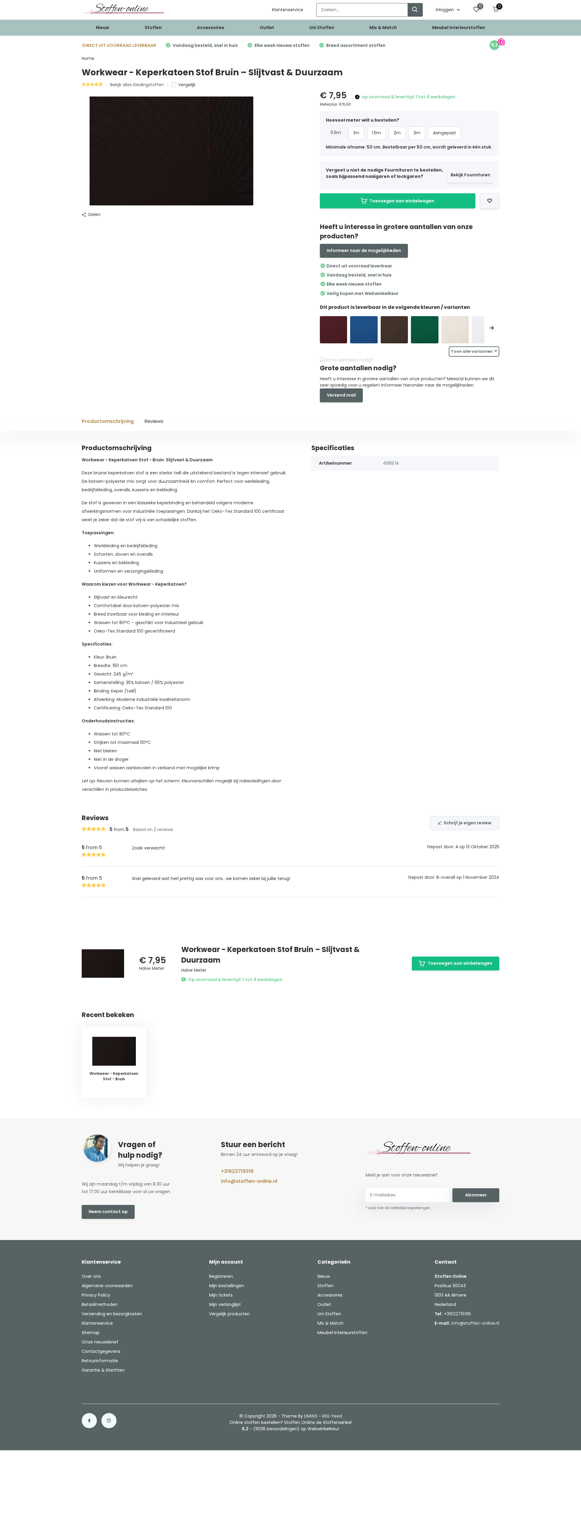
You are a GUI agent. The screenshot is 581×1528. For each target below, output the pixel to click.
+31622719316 (237, 1171)
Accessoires (210, 28)
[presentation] (327, 328)
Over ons (91, 1276)
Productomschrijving (108, 421)
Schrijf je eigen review (467, 823)
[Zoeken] (415, 10)
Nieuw (102, 28)
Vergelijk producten (229, 1314)
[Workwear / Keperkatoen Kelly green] (424, 330)
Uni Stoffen (321, 28)
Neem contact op (108, 1212)
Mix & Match (383, 28)
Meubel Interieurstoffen (458, 28)
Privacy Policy (96, 1295)
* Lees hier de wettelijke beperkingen (398, 1207)
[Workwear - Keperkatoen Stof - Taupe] (394, 330)
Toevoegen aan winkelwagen (401, 201)
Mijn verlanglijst (225, 1304)
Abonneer (476, 1195)
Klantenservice (287, 10)
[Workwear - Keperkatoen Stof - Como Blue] (364, 330)
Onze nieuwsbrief (100, 1342)
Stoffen (153, 28)
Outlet (267, 28)
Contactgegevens (101, 1351)
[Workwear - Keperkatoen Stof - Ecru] (455, 330)
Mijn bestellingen (226, 1286)
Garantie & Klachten (103, 1370)
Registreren (221, 1276)
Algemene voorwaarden (107, 1286)
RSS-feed (332, 1416)
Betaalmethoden (100, 1304)
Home (88, 58)
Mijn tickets (221, 1295)
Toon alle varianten (472, 351)
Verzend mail (341, 395)
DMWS (310, 1416)
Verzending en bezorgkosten (112, 1314)
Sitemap (91, 1333)
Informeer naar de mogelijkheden (364, 250)
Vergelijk (186, 85)
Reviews (153, 421)
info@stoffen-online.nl (249, 1181)
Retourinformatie (100, 1361)
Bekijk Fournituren (470, 175)
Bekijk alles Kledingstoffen (137, 85)
